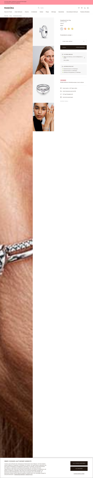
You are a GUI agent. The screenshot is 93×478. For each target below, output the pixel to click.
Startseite (6, 15)
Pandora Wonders (84, 11)
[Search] (38, 8)
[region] (46, 468)
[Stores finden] (81, 7)
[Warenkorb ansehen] (87, 7)
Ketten (41, 11)
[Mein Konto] (84, 7)
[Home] (9, 8)
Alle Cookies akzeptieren (79, 463)
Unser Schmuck (18, 11)
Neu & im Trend (8, 11)
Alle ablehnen (79, 468)
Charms (27, 11)
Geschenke (61, 11)
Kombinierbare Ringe (17, 15)
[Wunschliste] (78, 7)
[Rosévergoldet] (65, 28)
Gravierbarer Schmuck (72, 11)
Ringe (47, 11)
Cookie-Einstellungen (79, 473)
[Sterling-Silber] (61, 28)
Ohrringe (53, 11)
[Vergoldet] (68, 28)
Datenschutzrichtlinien (19, 474)
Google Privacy (29, 474)
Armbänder (34, 11)
